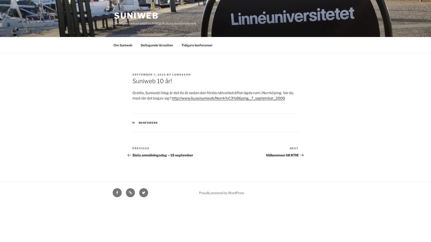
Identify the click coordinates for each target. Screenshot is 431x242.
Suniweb (136, 16)
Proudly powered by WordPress (221, 193)
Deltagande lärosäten (157, 45)
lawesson (181, 74)
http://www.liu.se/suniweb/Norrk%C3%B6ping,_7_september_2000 (228, 98)
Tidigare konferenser (197, 45)
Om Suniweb (123, 45)
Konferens (148, 122)
